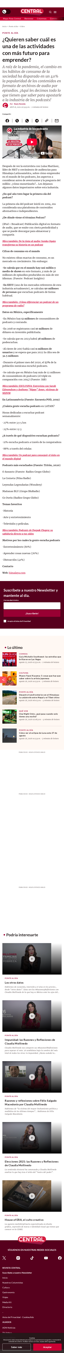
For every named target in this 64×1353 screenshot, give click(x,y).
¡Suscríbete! (32, 613)
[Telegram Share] (37, 121)
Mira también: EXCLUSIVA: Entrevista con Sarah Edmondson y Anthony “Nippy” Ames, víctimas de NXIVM (30, 390)
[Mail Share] (57, 121)
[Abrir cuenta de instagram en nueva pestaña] (18, 1258)
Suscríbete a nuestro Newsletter (17, 1273)
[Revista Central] (32, 12)
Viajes (5, 1297)
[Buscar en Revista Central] (50, 12)
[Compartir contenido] (3, 679)
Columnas (41, 18)
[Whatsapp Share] (27, 121)
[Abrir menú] (55, 12)
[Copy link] (47, 121)
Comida (53, 18)
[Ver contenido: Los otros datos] (32, 959)
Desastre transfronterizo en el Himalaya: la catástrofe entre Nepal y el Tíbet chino (39, 696)
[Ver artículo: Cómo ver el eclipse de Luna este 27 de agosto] (9, 736)
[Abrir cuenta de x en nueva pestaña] (4, 1258)
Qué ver (23, 711)
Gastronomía (8, 1292)
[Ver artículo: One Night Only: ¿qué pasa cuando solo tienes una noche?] (9, 716)
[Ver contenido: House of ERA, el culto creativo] (32, 1196)
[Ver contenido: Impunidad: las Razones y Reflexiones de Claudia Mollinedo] (32, 1016)
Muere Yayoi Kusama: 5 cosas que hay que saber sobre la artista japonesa (40, 677)
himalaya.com (17, 572)
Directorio (7, 1307)
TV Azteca (7, 1332)
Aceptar (47, 1347)
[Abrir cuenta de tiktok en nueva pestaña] (32, 1258)
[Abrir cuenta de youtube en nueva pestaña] (46, 1258)
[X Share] (17, 121)
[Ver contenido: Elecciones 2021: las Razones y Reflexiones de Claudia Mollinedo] (32, 1138)
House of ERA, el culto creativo (24, 1219)
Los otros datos (14, 982)
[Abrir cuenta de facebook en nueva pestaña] (60, 1258)
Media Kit (6, 1302)
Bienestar (28, 18)
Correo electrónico (11, 600)
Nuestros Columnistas (12, 1282)
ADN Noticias (8, 1327)
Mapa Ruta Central (12, 18)
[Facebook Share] (7, 121)
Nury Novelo (20, 104)
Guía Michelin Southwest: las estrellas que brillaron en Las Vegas (40, 658)
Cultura (23, 673)
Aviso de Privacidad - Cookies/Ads (18, 1317)
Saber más (16, 1347)
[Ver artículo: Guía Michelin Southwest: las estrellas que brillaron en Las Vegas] (9, 659)
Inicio (4, 26)
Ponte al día (13, 26)
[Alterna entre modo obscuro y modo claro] (6, 11)
